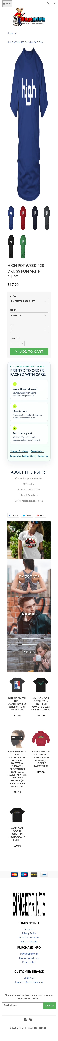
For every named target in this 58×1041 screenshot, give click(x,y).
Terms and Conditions (29, 937)
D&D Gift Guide (29, 942)
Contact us (43, 456)
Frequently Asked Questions (29, 982)
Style (13, 296)
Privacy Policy (29, 933)
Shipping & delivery (19, 451)
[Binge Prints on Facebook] (25, 1020)
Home (10, 33)
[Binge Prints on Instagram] (30, 1020)
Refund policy (37, 451)
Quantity (15, 338)
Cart (53, 4)
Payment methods (29, 954)
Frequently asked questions (22, 456)
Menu (9, 4)
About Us (29, 929)
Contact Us (29, 978)
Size (12, 324)
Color (13, 310)
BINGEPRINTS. (23, 1028)
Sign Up (49, 1005)
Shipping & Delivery (29, 958)
